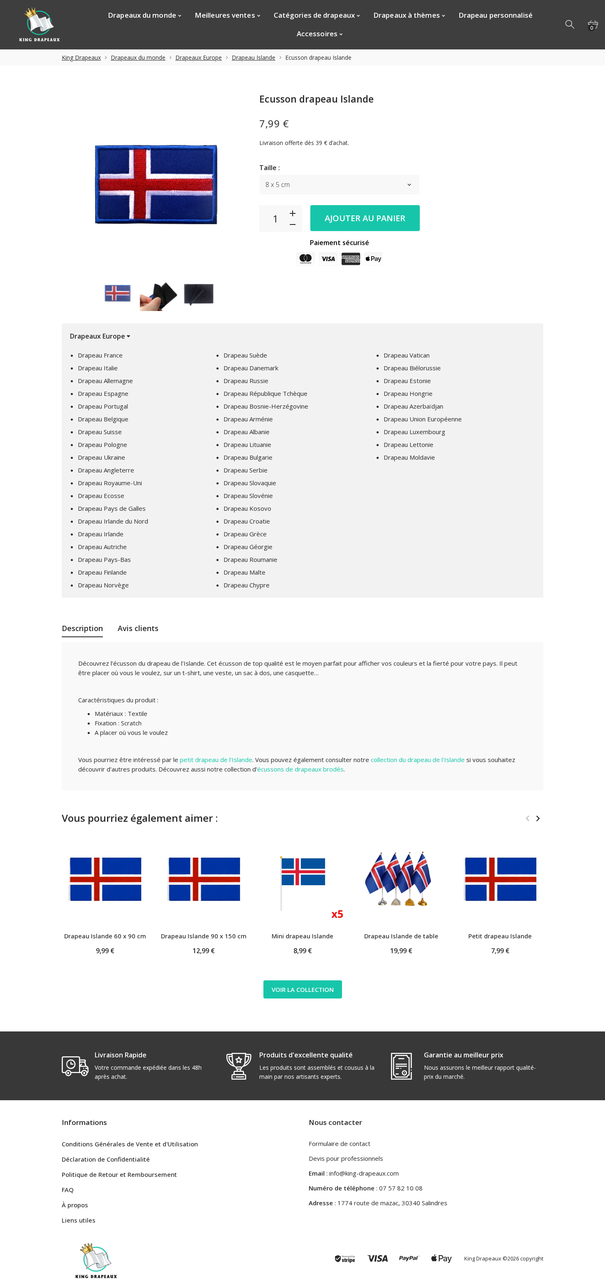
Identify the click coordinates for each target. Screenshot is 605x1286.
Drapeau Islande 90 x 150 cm (204, 936)
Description (82, 628)
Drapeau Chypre (246, 585)
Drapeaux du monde (138, 57)
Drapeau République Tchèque (265, 393)
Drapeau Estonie (407, 380)
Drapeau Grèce (245, 534)
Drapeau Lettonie (408, 444)
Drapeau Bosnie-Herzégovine (265, 406)
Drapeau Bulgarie (247, 457)
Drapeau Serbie (245, 470)
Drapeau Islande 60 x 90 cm (105, 936)
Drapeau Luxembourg (414, 432)
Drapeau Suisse (100, 432)
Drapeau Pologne (102, 444)
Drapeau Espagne (103, 393)
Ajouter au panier (365, 218)
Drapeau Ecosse (101, 495)
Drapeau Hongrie (408, 393)
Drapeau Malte (244, 572)
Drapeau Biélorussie (412, 368)
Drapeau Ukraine (101, 457)
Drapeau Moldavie (409, 457)
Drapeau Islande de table (401, 936)
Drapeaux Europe (198, 57)
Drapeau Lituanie (247, 444)
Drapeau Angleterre (106, 470)
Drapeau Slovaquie (249, 483)
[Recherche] (570, 24)
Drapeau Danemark (250, 368)
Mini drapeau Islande (302, 936)
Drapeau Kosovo (247, 508)
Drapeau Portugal (103, 406)
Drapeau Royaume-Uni (110, 483)
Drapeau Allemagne (105, 380)
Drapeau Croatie (246, 521)
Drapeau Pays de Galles (112, 508)
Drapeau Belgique (103, 419)
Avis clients (138, 628)
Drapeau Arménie (248, 419)
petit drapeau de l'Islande (216, 759)
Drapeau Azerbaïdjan (413, 406)
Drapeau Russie (245, 380)
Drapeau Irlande (100, 534)
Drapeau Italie (98, 368)
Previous (527, 818)
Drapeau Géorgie (247, 546)
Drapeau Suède (245, 355)
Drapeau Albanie (246, 432)
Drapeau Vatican (407, 355)
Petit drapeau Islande (500, 936)
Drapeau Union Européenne (423, 419)
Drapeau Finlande (102, 572)
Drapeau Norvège (103, 585)
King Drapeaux (81, 57)
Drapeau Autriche (102, 546)
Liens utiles (78, 1220)
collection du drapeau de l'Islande (418, 759)
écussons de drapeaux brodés (300, 769)
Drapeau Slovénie (248, 495)
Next (537, 818)
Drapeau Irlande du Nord (113, 521)
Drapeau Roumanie (250, 559)
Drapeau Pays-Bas (104, 559)
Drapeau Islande (253, 57)
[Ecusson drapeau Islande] (118, 292)
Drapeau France (100, 355)
